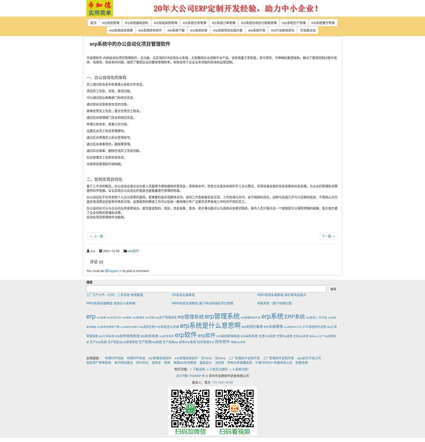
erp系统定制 (147, 326)
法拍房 (219, 362)
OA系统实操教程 (183, 294)
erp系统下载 (176, 30)
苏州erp (206, 358)
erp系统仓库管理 (194, 22)
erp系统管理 (110, 22)
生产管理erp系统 (150, 341)
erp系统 (272, 315)
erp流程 (150, 317)
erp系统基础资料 (136, 22)
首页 (93, 22)
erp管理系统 (191, 316)
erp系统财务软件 (150, 30)
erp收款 (126, 317)
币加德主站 (308, 30)
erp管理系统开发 (251, 317)
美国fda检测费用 (184, 362)
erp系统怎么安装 (167, 326)
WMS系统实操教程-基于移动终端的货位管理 (202, 303)
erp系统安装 (198, 30)
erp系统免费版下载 (108, 326)
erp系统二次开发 (316, 317)
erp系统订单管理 (223, 22)
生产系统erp (170, 342)
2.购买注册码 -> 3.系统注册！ (230, 369)
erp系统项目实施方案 (228, 30)
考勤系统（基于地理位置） (275, 303)
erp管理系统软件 (160, 358)
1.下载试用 (197, 369)
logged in (115, 270)
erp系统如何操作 (129, 326)
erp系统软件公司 (293, 326)
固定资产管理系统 (98, 362)
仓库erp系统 (267, 336)
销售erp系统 (238, 342)
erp (93, 251)
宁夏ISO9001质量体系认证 (273, 362)
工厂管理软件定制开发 (244, 358)
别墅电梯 (302, 362)
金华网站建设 (123, 362)
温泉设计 (205, 362)
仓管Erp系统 (284, 336)
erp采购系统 (249, 336)
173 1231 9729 (222, 382)
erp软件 (133, 251)
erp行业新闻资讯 (282, 30)
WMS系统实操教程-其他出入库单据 (110, 303)
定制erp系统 (301, 336)
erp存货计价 (114, 317)
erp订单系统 (106, 336)
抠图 (167, 362)
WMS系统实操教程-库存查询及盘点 (281, 294)
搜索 (89, 282)
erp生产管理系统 (166, 317)
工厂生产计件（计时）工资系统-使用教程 (114, 294)
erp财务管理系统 (127, 335)
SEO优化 (142, 362)
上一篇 (96, 236)
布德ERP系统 (114, 358)
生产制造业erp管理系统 (123, 342)
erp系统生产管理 (294, 22)
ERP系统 (294, 316)
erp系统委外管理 (323, 22)
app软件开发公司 (309, 358)
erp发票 (101, 317)
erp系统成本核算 (121, 30)
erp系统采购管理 (165, 22)
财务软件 (222, 341)
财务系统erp (205, 342)
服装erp (314, 336)
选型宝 (156, 362)
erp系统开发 (256, 30)
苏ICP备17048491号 (190, 375)
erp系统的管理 (252, 326)
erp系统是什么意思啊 (210, 325)
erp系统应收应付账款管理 (259, 22)
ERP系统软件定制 (314, 326)
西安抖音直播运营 (239, 362)
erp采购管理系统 (228, 336)
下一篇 (328, 236)
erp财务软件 (166, 336)
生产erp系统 (98, 342)
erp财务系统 (149, 335)
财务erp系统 (187, 342)
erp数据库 (138, 317)
